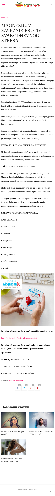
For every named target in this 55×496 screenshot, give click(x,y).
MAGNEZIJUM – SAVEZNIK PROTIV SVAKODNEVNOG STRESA (21, 33)
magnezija (12, 380)
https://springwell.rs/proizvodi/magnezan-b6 (19, 338)
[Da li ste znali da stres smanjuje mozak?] (13, 420)
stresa (20, 380)
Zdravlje (4, 18)
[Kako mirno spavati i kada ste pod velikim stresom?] (41, 420)
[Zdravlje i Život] (27, 4)
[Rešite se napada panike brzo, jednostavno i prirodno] (13, 447)
